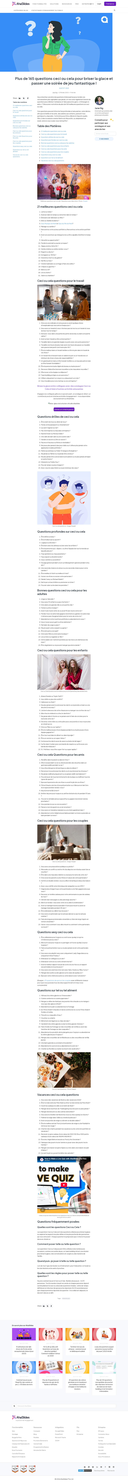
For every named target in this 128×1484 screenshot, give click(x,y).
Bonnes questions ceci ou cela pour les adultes (22, 126)
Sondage (15, 1434)
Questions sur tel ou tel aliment (21, 150)
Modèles (36, 1437)
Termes (100, 1440)
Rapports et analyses (18, 1456)
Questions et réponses (19, 1440)
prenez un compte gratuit (64, 409)
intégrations (59, 1427)
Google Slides (59, 1431)
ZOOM (57, 1440)
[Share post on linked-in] (19, 98)
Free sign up (110, 4)
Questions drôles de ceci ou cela (22, 116)
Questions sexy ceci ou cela (22, 146)
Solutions (54, 4)
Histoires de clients (40, 1450)
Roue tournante (17, 1450)
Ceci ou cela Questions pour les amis (22, 137)
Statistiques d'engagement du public (47, 10)
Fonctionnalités (40, 4)
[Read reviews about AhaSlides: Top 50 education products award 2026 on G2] (24, 1469)
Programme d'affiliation (41, 1447)
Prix (77, 4)
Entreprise (86, 4)
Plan (78, 1431)
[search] (114, 10)
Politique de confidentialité (107, 1444)
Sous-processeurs (104, 1456)
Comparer (37, 1431)
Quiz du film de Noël (65, 223)
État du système (99, 1470)
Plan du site (111, 1470)
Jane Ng (55, 92)
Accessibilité (102, 1453)
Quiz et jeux (64, 88)
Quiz (13, 1431)
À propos (101, 1431)
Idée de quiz (66, 1298)
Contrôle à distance (18, 1453)
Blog (35, 1434)
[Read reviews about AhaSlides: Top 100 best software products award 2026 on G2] (15, 1469)
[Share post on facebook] (28, 98)
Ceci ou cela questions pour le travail (22, 111)
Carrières (101, 1437)
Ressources (67, 4)
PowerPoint (59, 1434)
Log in (99, 4)
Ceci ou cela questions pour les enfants (22, 132)
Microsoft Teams (60, 1437)
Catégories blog (21, 10)
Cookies (101, 1447)
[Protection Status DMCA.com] (85, 1470)
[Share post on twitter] (23, 98)
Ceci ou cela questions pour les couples (22, 142)
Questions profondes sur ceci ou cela (21, 121)
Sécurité (101, 1450)
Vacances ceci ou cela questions (20, 155)
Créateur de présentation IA (20, 1444)
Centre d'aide (38, 1444)
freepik (85, 201)
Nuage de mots (17, 1437)
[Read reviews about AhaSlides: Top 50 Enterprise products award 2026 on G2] (32, 1469)
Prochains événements (41, 1440)
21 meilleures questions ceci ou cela (22, 106)
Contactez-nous (103, 1434)
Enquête (14, 1447)
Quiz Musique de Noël (48, 223)
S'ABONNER (104, 139)
